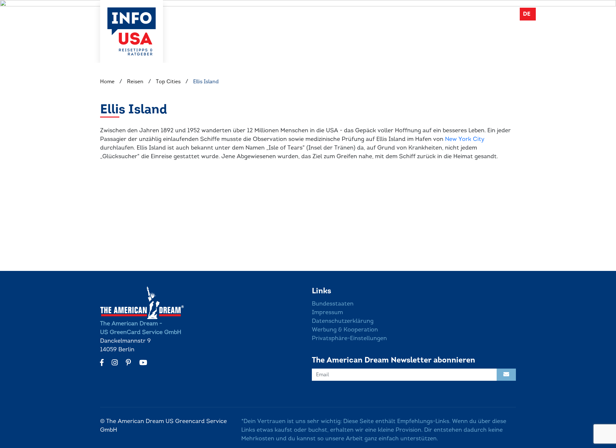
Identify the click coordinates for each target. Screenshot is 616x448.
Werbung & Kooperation (345, 329)
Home (107, 81)
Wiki (402, 13)
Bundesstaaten (333, 303)
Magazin (432, 13)
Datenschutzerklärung (342, 320)
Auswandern (335, 13)
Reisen (374, 13)
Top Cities (168, 81)
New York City (464, 139)
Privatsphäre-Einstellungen (349, 338)
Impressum (327, 312)
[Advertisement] (292, 221)
